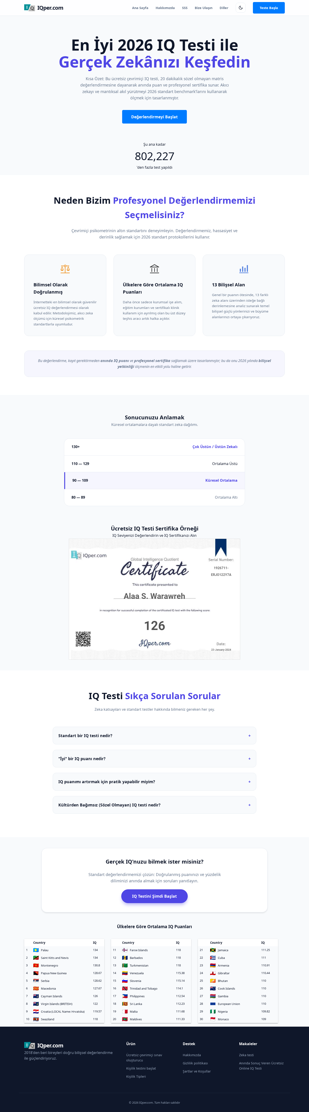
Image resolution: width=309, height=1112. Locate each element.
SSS (185, 8)
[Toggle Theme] (241, 8)
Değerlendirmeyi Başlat (154, 116)
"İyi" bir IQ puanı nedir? (154, 758)
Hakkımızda (165, 8)
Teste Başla (269, 8)
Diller (224, 8)
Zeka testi (246, 1055)
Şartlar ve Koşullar (197, 1071)
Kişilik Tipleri (136, 1076)
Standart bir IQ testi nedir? (154, 735)
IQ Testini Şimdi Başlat (154, 896)
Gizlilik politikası (195, 1063)
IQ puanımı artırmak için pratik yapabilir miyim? (154, 781)
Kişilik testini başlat (141, 1068)
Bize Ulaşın (203, 8)
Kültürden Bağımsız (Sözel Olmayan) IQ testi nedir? (154, 805)
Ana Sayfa (140, 8)
